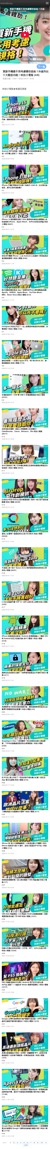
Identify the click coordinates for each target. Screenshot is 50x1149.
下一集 (41, 66)
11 (46, 1142)
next (26, 1145)
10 (42, 1142)
